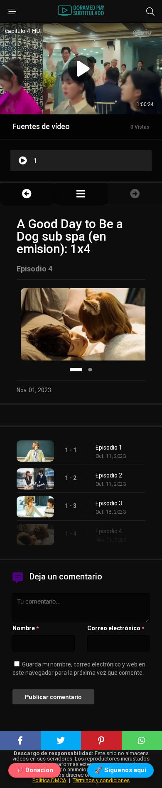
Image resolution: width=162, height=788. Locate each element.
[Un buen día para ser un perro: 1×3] (27, 194)
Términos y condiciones (101, 780)
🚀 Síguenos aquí (120, 770)
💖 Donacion (34, 770)
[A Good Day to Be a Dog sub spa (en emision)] (81, 194)
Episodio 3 (109, 503)
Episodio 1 (109, 447)
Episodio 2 (109, 475)
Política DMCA (49, 780)
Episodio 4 (109, 531)
